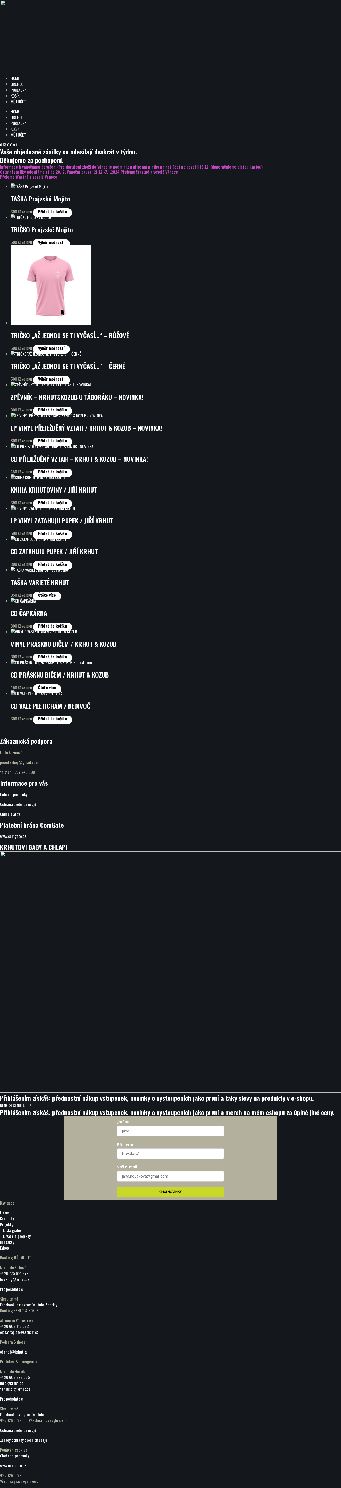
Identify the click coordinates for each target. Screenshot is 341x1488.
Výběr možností (51, 242)
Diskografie (12, 1230)
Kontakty (7, 1242)
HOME (15, 78)
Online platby (10, 814)
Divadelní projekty (17, 1236)
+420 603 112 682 (14, 1326)
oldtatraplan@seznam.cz (19, 1332)
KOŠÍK (15, 96)
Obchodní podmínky (14, 1455)
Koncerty (7, 1218)
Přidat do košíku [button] (52, 211)
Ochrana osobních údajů (18, 804)
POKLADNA (18, 90)
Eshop (4, 1248)
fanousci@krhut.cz (15, 1389)
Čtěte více (47, 595)
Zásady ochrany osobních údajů (23, 1440)
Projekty (6, 1224)
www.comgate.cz (13, 836)
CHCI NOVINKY (170, 1192)
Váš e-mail (127, 1166)
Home (4, 1213)
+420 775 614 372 (14, 1273)
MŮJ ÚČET (18, 101)
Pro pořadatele (11, 1289)
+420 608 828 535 (15, 1377)
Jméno (123, 1121)
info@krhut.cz (11, 1383)
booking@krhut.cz (14, 1279)
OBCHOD (17, 84)
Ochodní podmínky (13, 794)
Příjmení (125, 1144)
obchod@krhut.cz (14, 1352)
